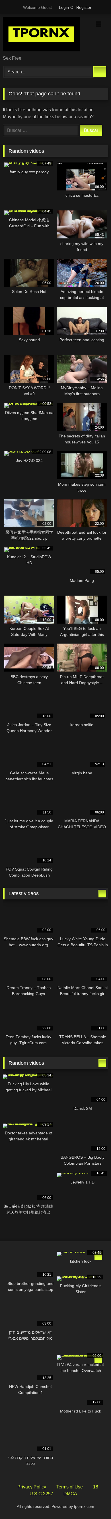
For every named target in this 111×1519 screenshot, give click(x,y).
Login (64, 7)
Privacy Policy (31, 1486)
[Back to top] (94, 1502)
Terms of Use (69, 1486)
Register (83, 7)
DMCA (70, 1493)
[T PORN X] (45, 35)
